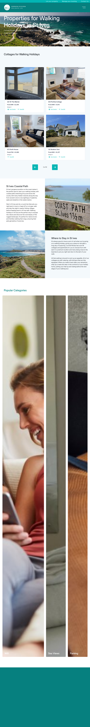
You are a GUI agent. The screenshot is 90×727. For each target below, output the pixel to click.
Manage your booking (69, 1)
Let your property (52, 1)
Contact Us (85, 1)
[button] (22, 97)
